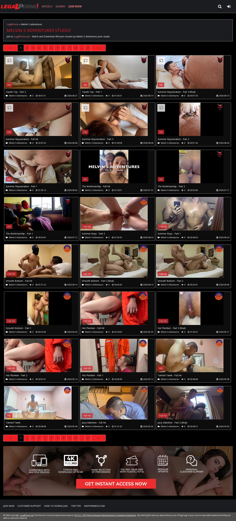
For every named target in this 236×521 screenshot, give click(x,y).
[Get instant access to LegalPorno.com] (118, 494)
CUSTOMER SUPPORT (29, 505)
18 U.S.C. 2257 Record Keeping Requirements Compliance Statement (105, 515)
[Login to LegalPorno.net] (229, 6)
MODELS (47, 6)
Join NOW (8, 505)
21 (88, 47)
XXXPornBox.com (94, 505)
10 (75, 47)
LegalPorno (13, 24)
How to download (56, 505)
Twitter (76, 505)
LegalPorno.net (21, 6)
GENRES (60, 6)
